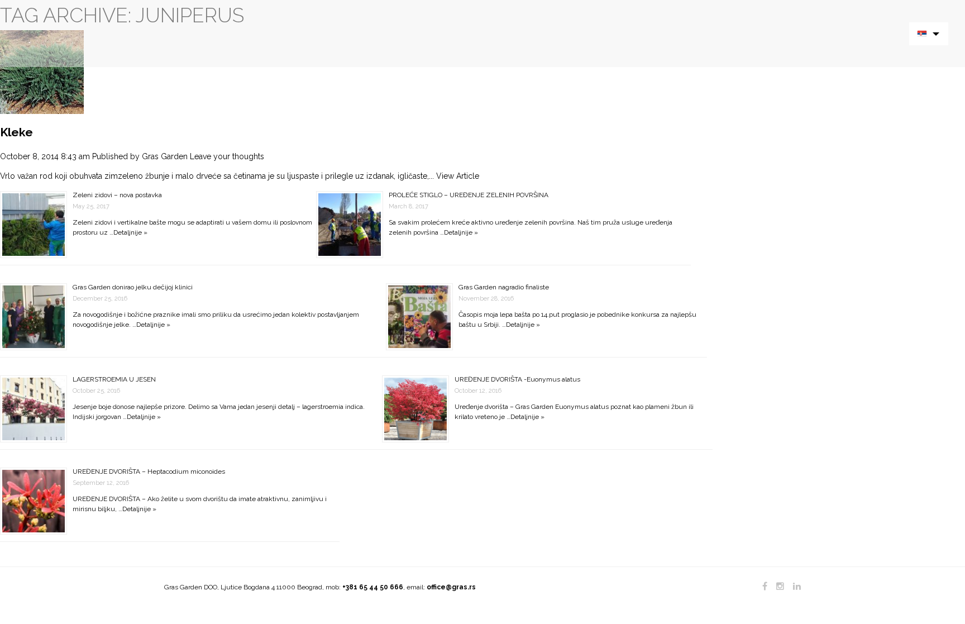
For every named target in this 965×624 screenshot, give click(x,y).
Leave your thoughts (227, 156)
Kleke (16, 132)
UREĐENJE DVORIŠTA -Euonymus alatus (517, 379)
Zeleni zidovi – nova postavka (117, 195)
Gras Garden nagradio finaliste (503, 287)
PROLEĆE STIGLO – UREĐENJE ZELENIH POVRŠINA (468, 195)
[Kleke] (42, 71)
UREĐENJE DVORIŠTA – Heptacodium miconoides (149, 471)
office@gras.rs (451, 587)
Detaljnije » (130, 232)
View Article (457, 176)
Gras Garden (165, 156)
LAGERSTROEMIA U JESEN (114, 379)
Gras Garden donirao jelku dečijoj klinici (133, 287)
